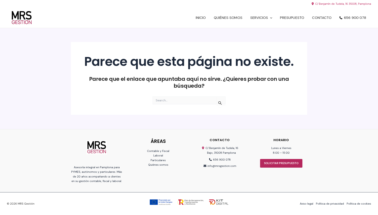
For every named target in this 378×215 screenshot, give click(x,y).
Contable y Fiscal (158, 151)
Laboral (158, 155)
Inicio (201, 17)
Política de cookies (359, 203)
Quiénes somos (228, 17)
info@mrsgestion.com (222, 166)
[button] (270, 18)
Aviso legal (306, 203)
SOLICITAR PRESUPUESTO (281, 163)
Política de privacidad (330, 203)
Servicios (259, 17)
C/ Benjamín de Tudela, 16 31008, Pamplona (342, 4)
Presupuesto (292, 17)
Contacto (321, 17)
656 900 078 (355, 17)
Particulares (158, 160)
